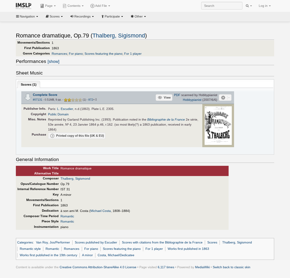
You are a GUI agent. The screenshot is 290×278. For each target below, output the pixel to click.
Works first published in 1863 (188, 249)
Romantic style (30, 249)
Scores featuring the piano (103, 53)
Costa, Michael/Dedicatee (116, 255)
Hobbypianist (192, 100)
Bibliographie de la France (166, 119)
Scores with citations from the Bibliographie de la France (162, 242)
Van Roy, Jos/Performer (53, 242)
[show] (53, 61)
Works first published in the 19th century (48, 255)
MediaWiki (202, 267)
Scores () (28, 84)
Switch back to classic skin (231, 267)
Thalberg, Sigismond (118, 35)
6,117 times (166, 267)
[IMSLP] (24, 5)
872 (90, 99)
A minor (87, 255)
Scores (212, 242)
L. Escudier (65, 109)
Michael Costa (100, 211)
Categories (25, 242)
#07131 (37, 99)
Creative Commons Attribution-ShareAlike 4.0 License (98, 267)
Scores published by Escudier (96, 242)
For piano (76, 53)
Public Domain (58, 114)
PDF (177, 95)
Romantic (67, 216)
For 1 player (133, 53)
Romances (59, 53)
